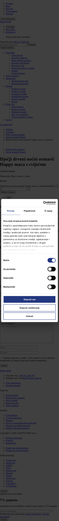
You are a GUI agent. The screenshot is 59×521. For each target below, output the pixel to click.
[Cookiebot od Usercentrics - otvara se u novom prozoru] (43, 203)
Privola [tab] (10, 211)
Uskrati (29, 316)
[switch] (52, 269)
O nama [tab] (48, 211)
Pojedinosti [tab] (29, 211)
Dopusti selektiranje (30, 308)
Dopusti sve (30, 299)
